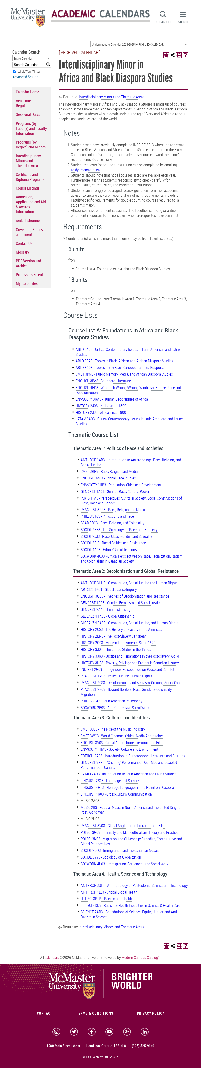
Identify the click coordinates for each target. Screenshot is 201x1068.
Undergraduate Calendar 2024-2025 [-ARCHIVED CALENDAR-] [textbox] (128, 44)
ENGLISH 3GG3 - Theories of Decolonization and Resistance (125, 596)
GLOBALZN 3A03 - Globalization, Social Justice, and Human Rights (129, 623)
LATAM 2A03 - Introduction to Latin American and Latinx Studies (128, 774)
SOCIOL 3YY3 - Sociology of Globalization (111, 857)
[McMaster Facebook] (92, 1032)
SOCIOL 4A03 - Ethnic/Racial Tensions (109, 549)
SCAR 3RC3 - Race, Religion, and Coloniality (112, 523)
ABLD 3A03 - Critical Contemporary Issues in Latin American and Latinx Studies (128, 352)
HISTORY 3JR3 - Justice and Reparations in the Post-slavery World (130, 656)
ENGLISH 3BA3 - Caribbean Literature (103, 380)
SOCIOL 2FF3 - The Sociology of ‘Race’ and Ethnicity (119, 529)
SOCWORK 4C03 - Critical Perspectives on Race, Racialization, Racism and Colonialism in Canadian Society (132, 558)
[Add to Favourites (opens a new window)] (166, 55)
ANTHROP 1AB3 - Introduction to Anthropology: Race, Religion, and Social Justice (131, 462)
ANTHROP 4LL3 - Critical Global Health (109, 892)
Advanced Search (25, 77)
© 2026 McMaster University (100, 1057)
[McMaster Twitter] (74, 1032)
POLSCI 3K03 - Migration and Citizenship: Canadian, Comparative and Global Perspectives (131, 841)
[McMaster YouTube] (109, 1032)
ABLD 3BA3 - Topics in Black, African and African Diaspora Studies (124, 361)
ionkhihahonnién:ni (31, 220)
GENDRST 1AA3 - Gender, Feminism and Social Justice (121, 602)
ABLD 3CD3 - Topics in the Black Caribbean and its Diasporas (120, 367)
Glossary (22, 252)
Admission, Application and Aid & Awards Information (31, 204)
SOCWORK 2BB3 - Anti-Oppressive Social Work (115, 707)
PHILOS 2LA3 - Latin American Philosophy (111, 701)
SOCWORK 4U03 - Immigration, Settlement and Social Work (124, 864)
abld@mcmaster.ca (85, 169)
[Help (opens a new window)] (185, 55)
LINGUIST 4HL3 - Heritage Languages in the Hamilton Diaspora (127, 787)
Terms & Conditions (94, 1013)
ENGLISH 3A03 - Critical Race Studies (108, 478)
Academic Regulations (25, 103)
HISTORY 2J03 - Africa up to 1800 (101, 405)
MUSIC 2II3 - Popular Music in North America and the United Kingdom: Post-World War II (132, 810)
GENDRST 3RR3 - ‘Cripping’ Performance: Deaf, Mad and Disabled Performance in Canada (129, 765)
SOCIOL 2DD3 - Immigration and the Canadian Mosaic (120, 850)
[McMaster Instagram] (56, 1032)
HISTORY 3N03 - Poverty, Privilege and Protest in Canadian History (130, 662)
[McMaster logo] (101, 998)
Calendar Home (27, 92)
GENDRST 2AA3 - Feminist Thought (107, 609)
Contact (44, 1013)
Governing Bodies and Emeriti (29, 232)
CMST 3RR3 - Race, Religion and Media (109, 471)
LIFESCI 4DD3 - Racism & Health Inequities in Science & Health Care (130, 905)
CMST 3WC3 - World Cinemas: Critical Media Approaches (122, 735)
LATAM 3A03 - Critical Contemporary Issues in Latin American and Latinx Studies (129, 421)
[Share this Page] (172, 55)
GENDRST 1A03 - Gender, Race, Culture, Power (115, 491)
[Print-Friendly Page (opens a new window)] (179, 55)
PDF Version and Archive (28, 263)
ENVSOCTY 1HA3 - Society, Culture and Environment (119, 749)
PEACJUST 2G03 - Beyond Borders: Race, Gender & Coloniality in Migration (128, 692)
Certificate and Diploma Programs (30, 177)
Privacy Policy (150, 1013)
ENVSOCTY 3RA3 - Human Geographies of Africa (112, 399)
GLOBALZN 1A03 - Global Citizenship (107, 616)
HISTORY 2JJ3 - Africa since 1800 (101, 412)
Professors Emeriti (30, 274)
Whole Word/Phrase (29, 71)
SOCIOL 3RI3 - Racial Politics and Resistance (113, 543)
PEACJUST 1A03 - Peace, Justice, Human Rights (116, 676)
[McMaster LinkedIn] (145, 1032)
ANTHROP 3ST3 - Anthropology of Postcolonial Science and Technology (134, 885)
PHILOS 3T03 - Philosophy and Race (107, 516)
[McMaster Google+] (127, 1032)
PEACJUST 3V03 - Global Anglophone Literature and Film (123, 825)
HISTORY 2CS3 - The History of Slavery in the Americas (121, 629)
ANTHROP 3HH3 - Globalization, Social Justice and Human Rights (129, 583)
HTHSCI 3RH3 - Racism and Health (106, 898)
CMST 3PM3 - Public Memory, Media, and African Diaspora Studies (124, 374)
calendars (52, 957)
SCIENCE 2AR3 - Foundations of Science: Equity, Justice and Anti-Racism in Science (129, 914)
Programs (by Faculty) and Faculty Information (31, 128)
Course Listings (27, 188)
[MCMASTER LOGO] (27, 19)
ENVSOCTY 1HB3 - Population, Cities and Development (121, 485)
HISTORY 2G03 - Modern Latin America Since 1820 (118, 642)
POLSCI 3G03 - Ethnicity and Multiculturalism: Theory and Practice (129, 832)
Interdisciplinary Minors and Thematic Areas (28, 160)
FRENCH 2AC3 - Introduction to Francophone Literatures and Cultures (133, 756)
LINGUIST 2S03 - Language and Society (110, 780)
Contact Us (24, 243)
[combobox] (139, 44)
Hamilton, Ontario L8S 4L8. (106, 1046)
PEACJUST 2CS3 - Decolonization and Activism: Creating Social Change (133, 682)
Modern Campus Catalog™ (141, 957)
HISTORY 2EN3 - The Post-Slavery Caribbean (114, 636)
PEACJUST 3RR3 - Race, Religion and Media (113, 509)
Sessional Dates (28, 114)
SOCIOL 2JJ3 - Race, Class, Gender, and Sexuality (116, 536)
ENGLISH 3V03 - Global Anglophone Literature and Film (122, 742)
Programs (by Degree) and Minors (31, 144)
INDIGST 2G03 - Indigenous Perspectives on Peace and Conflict (127, 669)
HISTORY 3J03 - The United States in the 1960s (116, 649)
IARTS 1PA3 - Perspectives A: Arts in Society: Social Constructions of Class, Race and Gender (131, 500)
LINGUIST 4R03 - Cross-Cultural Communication (116, 794)
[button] (183, 16)
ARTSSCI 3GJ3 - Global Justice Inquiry (109, 589)
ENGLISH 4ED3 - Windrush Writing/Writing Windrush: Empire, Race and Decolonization (128, 390)
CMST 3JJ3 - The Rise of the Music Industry (113, 729)
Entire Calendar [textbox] (23, 58)
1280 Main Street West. (64, 1046)
